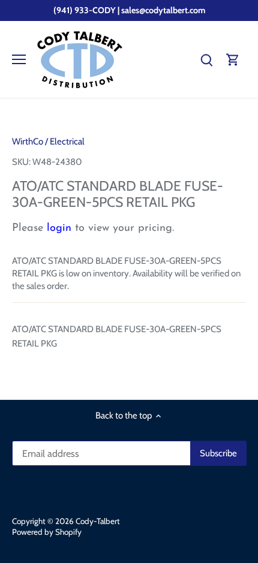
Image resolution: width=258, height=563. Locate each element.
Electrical (67, 141)
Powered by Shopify (47, 532)
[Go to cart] (233, 59)
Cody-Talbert (98, 521)
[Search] (206, 59)
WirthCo (27, 141)
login (59, 228)
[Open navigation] (19, 59)
